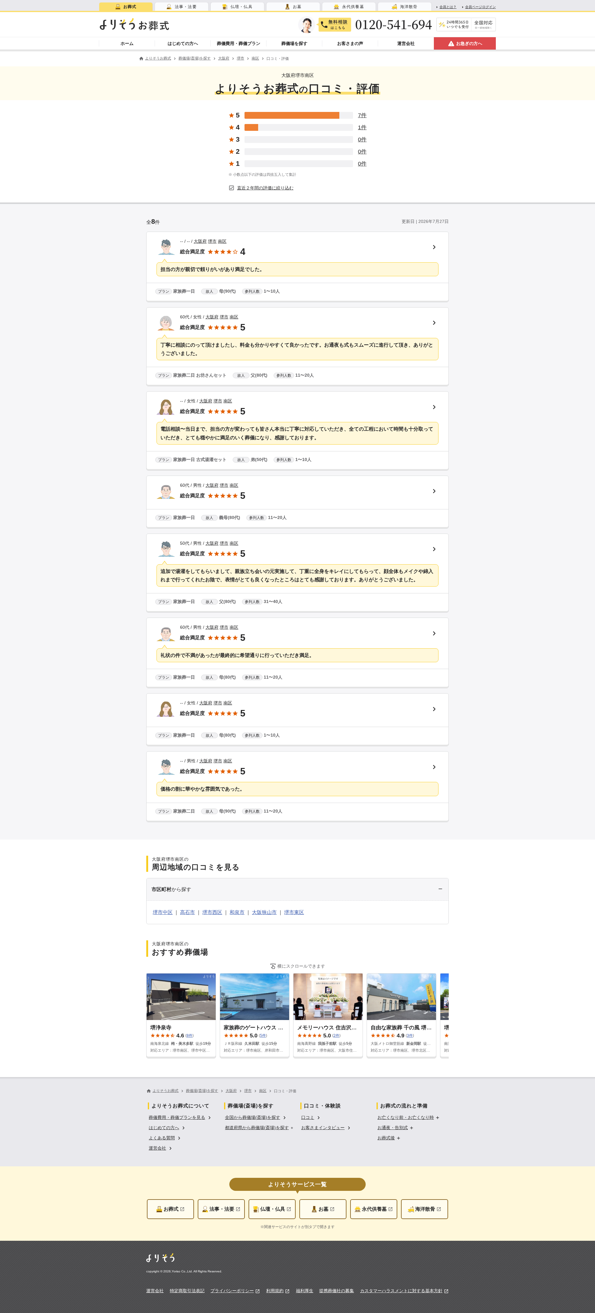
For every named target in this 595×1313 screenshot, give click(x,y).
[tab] (125, 6)
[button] (297, 889)
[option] (181, 1117)
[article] (297, 267)
